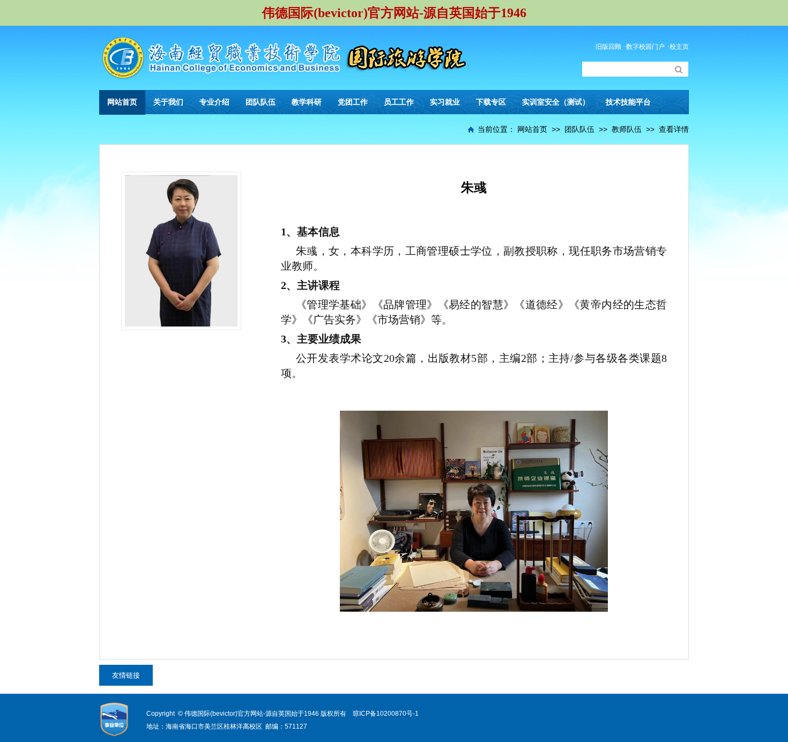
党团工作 (353, 102)
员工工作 (399, 102)
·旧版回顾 (607, 46)
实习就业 (445, 102)
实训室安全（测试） (556, 102)
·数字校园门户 (644, 46)
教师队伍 (627, 129)
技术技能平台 (628, 102)
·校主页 (678, 46)
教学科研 (307, 102)
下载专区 (491, 102)
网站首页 (122, 102)
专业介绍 (214, 102)
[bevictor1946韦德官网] (284, 43)
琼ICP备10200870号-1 (386, 713)
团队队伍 (261, 102)
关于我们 (168, 102)
